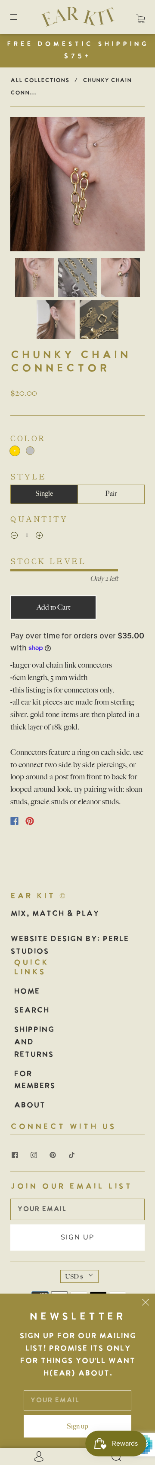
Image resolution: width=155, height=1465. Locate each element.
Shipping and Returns (34, 1042)
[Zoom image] (77, 186)
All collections (39, 80)
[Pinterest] (29, 821)
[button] (23, 186)
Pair (111, 493)
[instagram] (33, 1154)
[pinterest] (52, 1154)
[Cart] (140, 16)
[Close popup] (145, 1303)
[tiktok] (71, 1154)
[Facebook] (14, 821)
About (29, 1105)
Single (44, 493)
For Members (34, 1080)
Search (31, 1010)
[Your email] (77, 1209)
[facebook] (14, 1154)
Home (27, 991)
